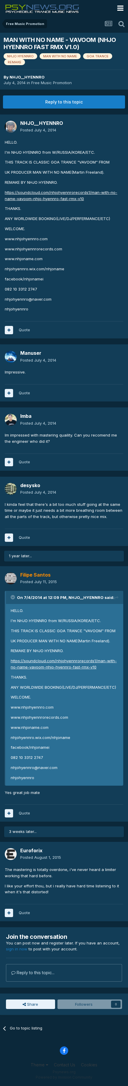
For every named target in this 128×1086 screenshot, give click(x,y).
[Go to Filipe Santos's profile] (11, 578)
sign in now (16, 949)
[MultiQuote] (9, 330)
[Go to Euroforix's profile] (11, 854)
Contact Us (64, 1064)
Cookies (89, 1064)
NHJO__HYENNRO (27, 77)
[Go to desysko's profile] (11, 489)
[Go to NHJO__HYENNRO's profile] (11, 127)
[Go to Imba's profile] (11, 420)
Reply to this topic (64, 101)
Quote (24, 329)
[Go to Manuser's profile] (11, 357)
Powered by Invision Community (64, 1077)
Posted (38, 130)
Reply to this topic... (34, 972)
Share (32, 1004)
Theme (38, 1064)
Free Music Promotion (51, 82)
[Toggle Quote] (13, 597)
